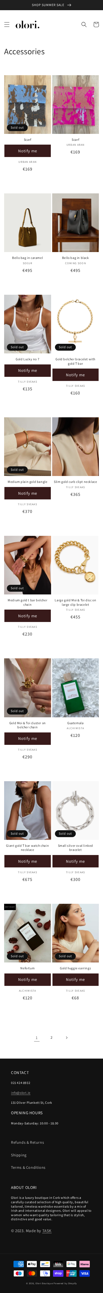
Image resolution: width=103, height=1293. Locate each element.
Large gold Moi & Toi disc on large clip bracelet (75, 602)
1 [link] (37, 1037)
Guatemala (75, 723)
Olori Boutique (44, 1283)
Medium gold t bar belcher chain (27, 602)
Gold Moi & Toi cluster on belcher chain (27, 725)
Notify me (27, 150)
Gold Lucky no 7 (27, 359)
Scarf (27, 139)
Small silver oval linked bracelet (75, 847)
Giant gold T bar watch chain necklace (27, 847)
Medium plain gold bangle (27, 482)
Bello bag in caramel (27, 258)
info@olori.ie (20, 1093)
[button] (7, 24)
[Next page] (66, 1038)
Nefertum (27, 968)
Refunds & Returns (27, 1142)
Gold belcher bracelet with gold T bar (75, 361)
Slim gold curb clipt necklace (75, 482)
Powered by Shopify (65, 1283)
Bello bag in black (75, 258)
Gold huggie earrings (75, 968)
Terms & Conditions (28, 1167)
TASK (47, 1230)
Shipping (19, 1155)
